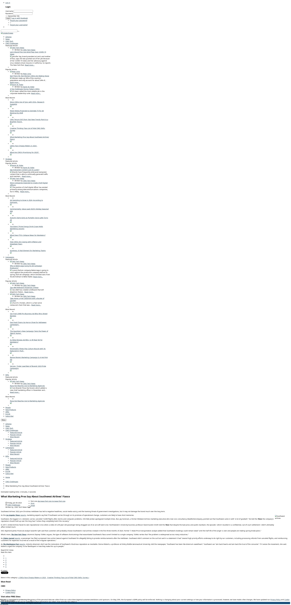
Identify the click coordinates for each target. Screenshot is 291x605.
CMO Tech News (29, 50)
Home (9, 424)
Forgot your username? (19, 25)
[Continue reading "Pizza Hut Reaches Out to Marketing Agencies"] (11, 388)
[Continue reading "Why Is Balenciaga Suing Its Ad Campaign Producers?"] (11, 270)
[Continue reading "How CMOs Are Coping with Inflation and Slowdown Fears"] (11, 246)
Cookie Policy (10, 592)
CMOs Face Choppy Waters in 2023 (23, 146)
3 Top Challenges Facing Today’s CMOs (25, 89)
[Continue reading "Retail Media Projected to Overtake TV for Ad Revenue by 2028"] (11, 115)
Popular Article (15, 435)
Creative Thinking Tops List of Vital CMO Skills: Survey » (68, 577)
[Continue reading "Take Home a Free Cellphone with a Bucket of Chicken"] (11, 303)
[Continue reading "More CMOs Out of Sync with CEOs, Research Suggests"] (11, 106)
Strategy (8, 439)
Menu (3, 420)
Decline (5, 604)
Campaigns (9, 448)
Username (9, 11)
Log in (7, 3)
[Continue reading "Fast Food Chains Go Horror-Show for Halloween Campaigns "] (11, 327)
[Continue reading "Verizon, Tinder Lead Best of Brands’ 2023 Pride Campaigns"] (11, 371)
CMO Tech (9, 428)
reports (16, 515)
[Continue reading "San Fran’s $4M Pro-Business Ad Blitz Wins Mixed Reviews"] (11, 318)
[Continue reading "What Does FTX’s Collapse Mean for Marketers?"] (11, 237)
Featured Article (16, 432)
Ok (1, 604)
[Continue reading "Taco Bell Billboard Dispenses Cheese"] (11, 290)
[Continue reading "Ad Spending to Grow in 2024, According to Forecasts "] (11, 205)
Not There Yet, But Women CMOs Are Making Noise (29, 76)
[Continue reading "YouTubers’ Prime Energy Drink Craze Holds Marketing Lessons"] (11, 231)
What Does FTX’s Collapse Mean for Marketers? (27, 235)
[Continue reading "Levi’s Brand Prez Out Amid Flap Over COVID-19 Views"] (11, 56)
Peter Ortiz (27, 74)
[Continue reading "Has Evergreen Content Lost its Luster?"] (11, 172)
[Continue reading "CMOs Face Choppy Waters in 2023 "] (11, 148)
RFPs (7, 456)
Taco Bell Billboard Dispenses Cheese (24, 287)
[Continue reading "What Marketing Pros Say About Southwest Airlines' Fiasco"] (11, 141)
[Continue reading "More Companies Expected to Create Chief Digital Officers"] (11, 187)
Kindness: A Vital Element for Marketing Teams (28, 250)
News (7, 426)
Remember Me (13, 16)
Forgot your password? (18, 20)
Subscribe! (9, 473)
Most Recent (14, 437)
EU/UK (7, 471)
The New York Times (18, 534)
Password (9, 13)
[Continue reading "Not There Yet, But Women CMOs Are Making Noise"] (11, 78)
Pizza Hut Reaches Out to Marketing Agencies (27, 386)
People (8, 465)
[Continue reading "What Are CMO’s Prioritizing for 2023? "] (11, 155)
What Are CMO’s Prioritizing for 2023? (24, 152)
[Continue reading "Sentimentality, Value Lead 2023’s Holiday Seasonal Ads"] (11, 213)
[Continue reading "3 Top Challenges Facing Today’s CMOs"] (11, 91)
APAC (7, 469)
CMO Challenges (11, 430)
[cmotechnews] (7, 33)
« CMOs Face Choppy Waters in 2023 (32, 577)
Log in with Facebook (20, 18)
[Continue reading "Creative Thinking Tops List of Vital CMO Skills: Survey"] (11, 133)
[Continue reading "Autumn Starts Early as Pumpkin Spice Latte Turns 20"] (11, 222)
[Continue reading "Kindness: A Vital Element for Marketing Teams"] (11, 253)
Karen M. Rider (28, 87)
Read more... (30, 65)
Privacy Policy (10, 590)
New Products (10, 467)
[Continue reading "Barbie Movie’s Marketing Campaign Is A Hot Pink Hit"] (11, 362)
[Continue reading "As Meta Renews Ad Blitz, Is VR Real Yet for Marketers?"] (11, 344)
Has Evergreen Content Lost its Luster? (24, 170)
